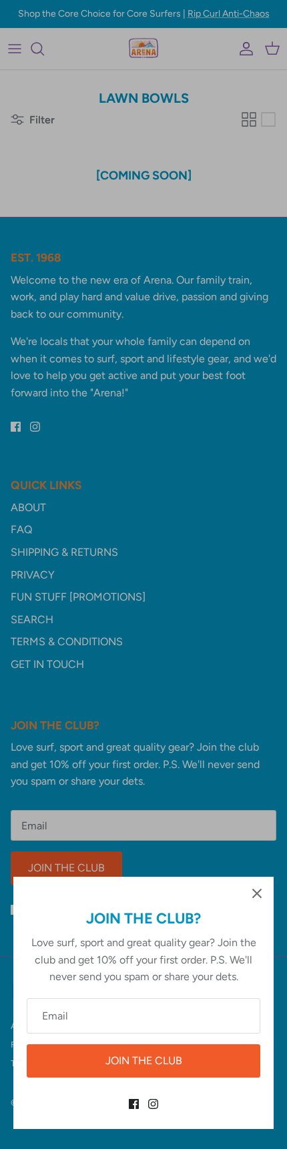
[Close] (257, 893)
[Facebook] (134, 1104)
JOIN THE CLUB (143, 1060)
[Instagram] (153, 1104)
